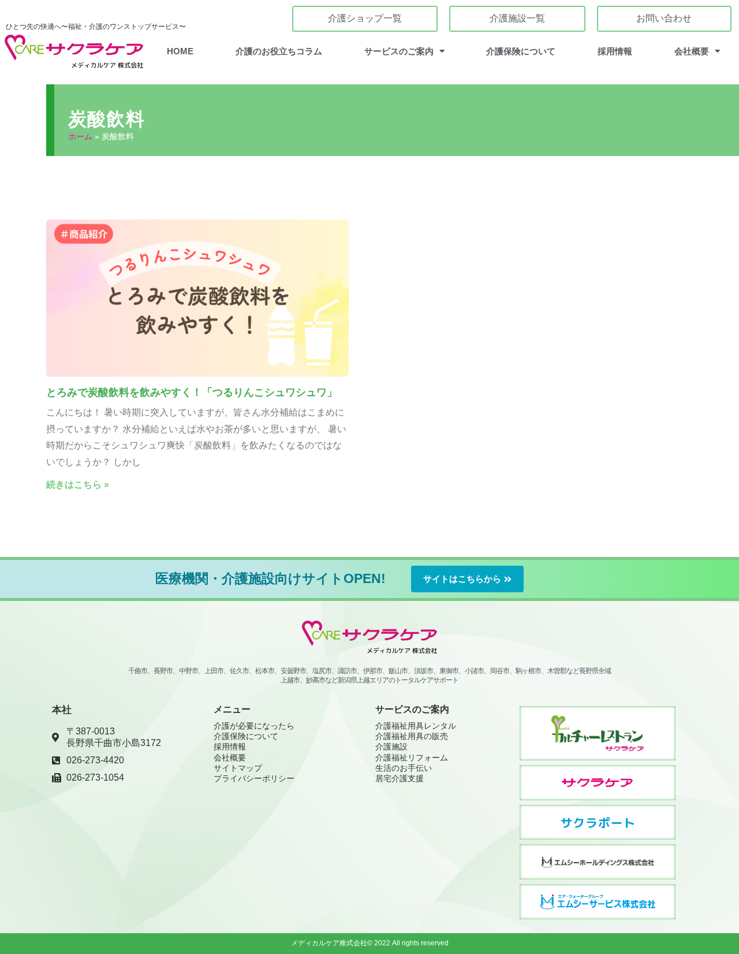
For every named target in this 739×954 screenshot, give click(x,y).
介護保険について (520, 51)
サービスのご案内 (399, 51)
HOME (180, 51)
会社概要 (691, 51)
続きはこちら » (77, 484)
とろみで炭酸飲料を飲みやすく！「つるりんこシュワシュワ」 (191, 392)
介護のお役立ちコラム (279, 51)
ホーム (80, 136)
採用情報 (615, 51)
